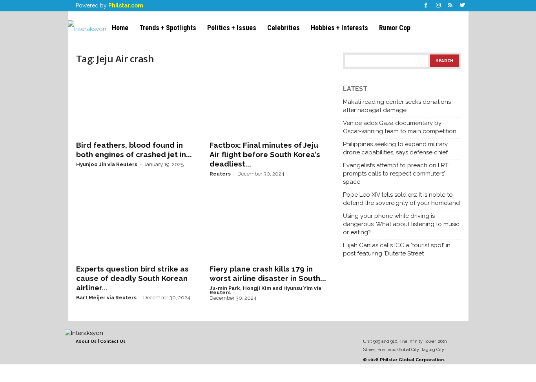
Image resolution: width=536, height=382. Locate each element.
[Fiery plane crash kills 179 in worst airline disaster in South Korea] (268, 228)
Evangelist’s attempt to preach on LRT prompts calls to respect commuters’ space (395, 173)
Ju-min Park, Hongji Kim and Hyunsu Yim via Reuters (265, 290)
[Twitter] (462, 5)
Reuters (220, 174)
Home (120, 28)
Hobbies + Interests (339, 28)
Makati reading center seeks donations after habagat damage (397, 106)
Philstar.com (125, 5)
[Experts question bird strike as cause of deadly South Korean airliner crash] (135, 228)
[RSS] (450, 5)
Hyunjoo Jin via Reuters (106, 164)
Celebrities (283, 28)
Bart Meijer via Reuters (106, 298)
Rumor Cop (394, 28)
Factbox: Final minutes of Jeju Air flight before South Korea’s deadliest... (265, 154)
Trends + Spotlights (167, 28)
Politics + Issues (231, 28)
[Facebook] (426, 5)
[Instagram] (438, 5)
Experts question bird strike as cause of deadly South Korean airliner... (132, 278)
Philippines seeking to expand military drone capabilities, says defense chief (395, 148)
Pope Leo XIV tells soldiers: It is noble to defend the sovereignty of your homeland (401, 198)
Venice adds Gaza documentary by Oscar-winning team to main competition (399, 127)
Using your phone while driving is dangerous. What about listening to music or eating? (401, 224)
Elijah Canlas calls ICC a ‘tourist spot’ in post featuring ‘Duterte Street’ (396, 249)
